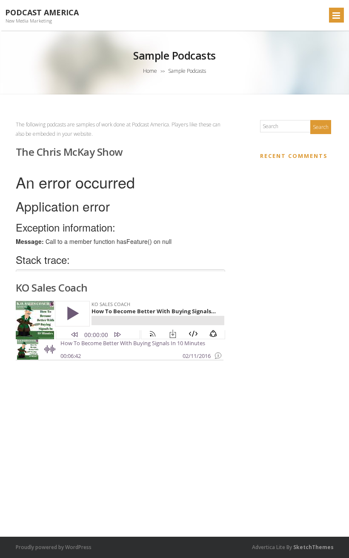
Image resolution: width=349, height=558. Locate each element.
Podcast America (42, 12)
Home (150, 70)
